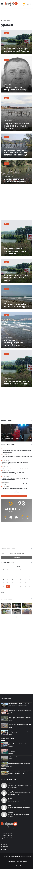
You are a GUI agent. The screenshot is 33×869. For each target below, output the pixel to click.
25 (7, 586)
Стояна (10, 798)
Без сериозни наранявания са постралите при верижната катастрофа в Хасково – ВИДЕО (19, 765)
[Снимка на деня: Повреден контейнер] (6, 611)
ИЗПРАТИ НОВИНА (21, 496)
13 (16, 579)
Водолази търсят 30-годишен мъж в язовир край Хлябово (15, 251)
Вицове (4, 849)
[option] (16, 432)
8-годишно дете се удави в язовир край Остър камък (16, 277)
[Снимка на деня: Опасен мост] (6, 605)
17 (3, 583)
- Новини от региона (6, 835)
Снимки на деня (6, 843)
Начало (4, 20)
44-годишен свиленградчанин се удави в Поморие (13, 342)
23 (29, 583)
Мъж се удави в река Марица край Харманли (15, 180)
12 (12, 579)
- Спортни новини (5, 838)
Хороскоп (5, 846)
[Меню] (2, 4)
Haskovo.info (13, 856)
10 (3, 579)
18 (7, 583)
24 (3, 586)
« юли (2, 592)
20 (16, 583)
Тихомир (10, 791)
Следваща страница (23, 391)
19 (12, 583)
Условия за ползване (11, 861)
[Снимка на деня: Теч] (16, 605)
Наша (9, 783)
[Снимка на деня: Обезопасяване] (16, 611)
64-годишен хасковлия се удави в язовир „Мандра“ (16, 382)
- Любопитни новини (6, 837)
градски (10, 812)
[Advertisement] (16, 203)
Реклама (19, 861)
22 (25, 583)
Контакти (25, 861)
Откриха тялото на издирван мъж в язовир (15, 88)
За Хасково (5, 848)
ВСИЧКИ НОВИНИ (8, 496)
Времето (4, 844)
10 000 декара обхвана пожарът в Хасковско (19, 757)
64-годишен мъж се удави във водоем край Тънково (16, 49)
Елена (9, 805)
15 (25, 579)
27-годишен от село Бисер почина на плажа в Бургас (16, 305)
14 (20, 579)
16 (29, 579)
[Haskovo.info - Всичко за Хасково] (11, 4)
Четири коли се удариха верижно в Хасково (16, 440)
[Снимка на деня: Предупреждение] (27, 611)
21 (20, 583)
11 (7, 579)
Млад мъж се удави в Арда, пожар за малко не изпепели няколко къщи (15, 152)
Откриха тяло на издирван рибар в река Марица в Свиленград (16, 125)
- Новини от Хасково (6, 833)
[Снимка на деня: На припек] (27, 605)
